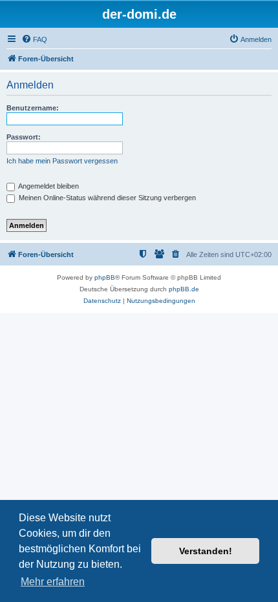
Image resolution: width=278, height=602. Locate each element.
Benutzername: (32, 108)
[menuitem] (34, 39)
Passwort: (23, 137)
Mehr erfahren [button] (53, 581)
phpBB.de (184, 289)
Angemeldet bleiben (48, 186)
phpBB (104, 277)
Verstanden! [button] (205, 551)
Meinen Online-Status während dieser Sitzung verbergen (106, 198)
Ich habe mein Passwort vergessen (62, 161)
